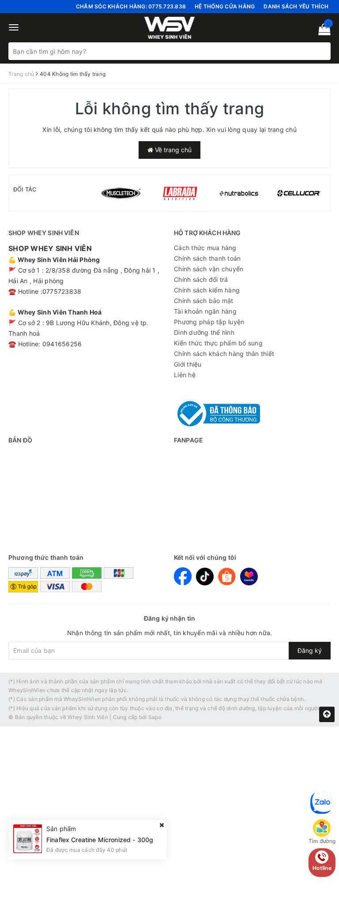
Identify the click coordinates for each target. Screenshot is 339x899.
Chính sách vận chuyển (208, 269)
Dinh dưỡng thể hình (204, 332)
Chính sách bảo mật (204, 300)
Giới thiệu (188, 364)
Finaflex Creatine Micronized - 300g (99, 839)
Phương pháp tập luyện (209, 322)
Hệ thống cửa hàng (225, 6)
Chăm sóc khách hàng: (131, 6)
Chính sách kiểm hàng (207, 290)
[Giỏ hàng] (321, 31)
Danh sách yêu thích (296, 6)
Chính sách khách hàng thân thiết (224, 353)
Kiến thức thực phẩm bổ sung (218, 343)
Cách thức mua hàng (205, 247)
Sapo (155, 717)
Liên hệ (185, 374)
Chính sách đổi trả (201, 279)
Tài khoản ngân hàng (205, 311)
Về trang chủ (172, 150)
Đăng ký (310, 650)
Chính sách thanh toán (207, 258)
